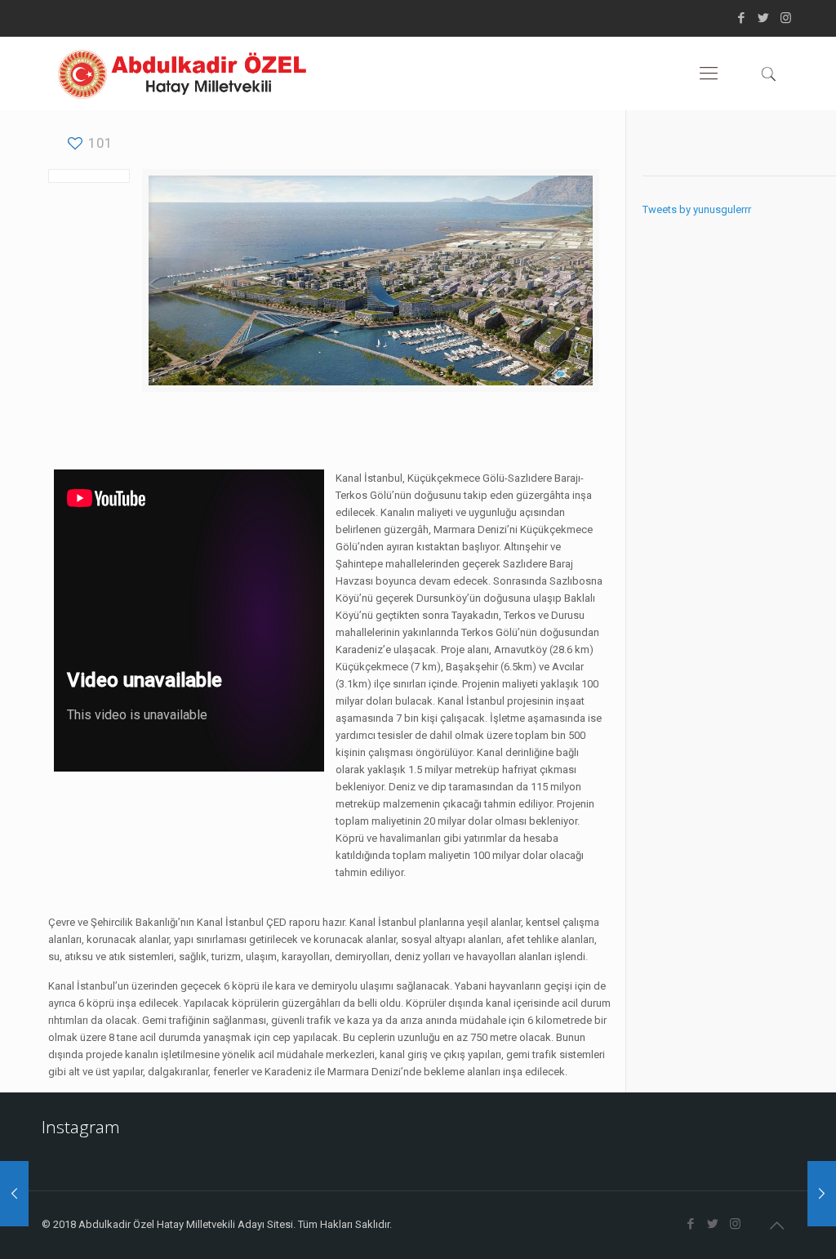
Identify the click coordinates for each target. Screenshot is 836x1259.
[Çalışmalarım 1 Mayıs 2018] (821, 1193)
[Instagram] (785, 18)
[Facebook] (741, 18)
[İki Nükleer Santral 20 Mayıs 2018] (14, 1193)
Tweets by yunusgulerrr (697, 209)
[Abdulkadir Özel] (182, 73)
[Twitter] (763, 18)
